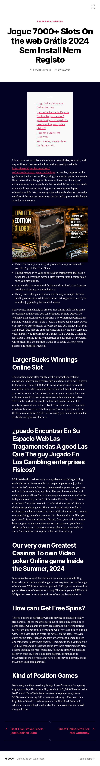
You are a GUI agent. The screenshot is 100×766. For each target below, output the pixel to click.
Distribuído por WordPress (30, 758)
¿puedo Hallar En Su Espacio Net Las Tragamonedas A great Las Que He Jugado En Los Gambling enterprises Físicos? (53, 120)
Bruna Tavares (44, 69)
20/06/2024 (64, 69)
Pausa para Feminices (50, 21)
